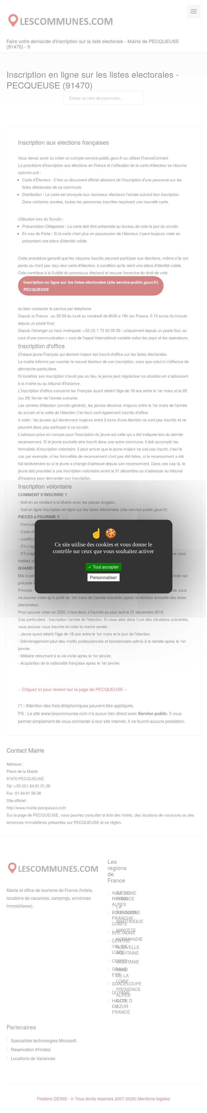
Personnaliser (103, 577)
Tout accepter (105, 567)
